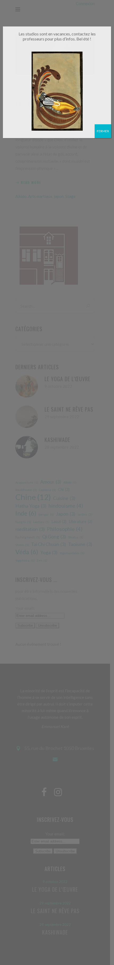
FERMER (103, 131)
